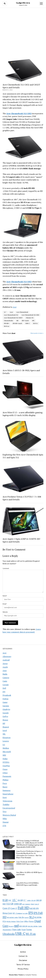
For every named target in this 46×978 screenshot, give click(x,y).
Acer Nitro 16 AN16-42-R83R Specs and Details (29, 873)
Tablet (40, 926)
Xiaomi (5, 822)
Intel (5, 730)
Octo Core (19, 921)
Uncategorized (9, 808)
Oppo (5, 769)
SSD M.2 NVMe (33, 926)
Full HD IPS (34, 908)
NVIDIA (6, 762)
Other (5, 772)
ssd (16, 925)
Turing (29, 929)
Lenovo (6, 741)
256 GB (33, 900)
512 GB (9, 903)
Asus (5, 670)
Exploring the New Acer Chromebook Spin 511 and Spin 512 (23, 456)
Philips (5, 779)
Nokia (5, 758)
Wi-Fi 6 (35, 323)
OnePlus (6, 765)
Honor (5, 720)
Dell (4, 688)
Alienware (7, 656)
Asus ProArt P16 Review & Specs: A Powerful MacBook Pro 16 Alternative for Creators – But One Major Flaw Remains (29, 854)
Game (5, 702)
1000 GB (18, 903)
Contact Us (23, 956)
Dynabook (7, 695)
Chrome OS (29, 318)
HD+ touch (25, 320)
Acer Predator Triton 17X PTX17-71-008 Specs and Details (22, 498)
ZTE (4, 825)
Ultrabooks (9, 933)
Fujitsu (5, 698)
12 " (5, 312)
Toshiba (6, 804)
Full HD (23, 908)
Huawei (6, 727)
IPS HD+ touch (17, 323)
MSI (4, 755)
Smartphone (8, 794)
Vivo (4, 811)
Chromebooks (8, 320)
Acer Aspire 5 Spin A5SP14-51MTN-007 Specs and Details (21, 540)
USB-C (27, 323)
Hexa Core (7, 913)
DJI (4, 691)
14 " (10, 900)
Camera (6, 677)
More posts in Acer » (37, 333)
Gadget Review (23, 3)
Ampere (27, 904)
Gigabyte (6, 709)
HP (4, 723)
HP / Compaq (17, 913)
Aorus (5, 663)
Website (5, 612)
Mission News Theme (16, 975)
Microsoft (7, 751)
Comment (6, 568)
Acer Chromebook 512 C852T (13, 318)
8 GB (5, 900)
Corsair (6, 684)
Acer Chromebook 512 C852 (30, 315)
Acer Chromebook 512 (11, 315)
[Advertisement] (23, 33)
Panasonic (7, 776)
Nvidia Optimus (11, 921)
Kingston (6, 737)
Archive (23, 952)
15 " (14, 900)
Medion (6, 748)
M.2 (31, 917)
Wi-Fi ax (6, 326)
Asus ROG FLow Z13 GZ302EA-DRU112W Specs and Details (27, 884)
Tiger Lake (16, 929)
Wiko (5, 818)
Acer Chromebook (22, 312)
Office (26, 921)
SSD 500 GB (23, 926)
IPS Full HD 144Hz (12, 917)
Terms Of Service (23, 964)
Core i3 (36, 904)
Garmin (6, 705)
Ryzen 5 (11, 926)
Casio (5, 681)
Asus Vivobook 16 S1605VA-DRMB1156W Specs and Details (28, 863)
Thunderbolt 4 (7, 930)
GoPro (5, 716)
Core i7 (13, 908)
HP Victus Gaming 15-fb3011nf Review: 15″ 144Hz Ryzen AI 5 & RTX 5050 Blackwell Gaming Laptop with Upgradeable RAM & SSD (29, 844)
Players (31, 921)
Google (6, 713)
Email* (5, 604)
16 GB (20, 900)
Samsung (6, 790)
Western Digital (9, 815)
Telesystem (7, 801)
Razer (5, 787)
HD (17, 320)
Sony (5, 797)
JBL (4, 734)
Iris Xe (21, 917)
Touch (23, 930)
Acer (4, 653)
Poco (5, 783)
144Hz (29, 900)
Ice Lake (25, 913)
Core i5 (6, 908)
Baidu (5, 674)
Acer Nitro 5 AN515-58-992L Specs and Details (21, 372)
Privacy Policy (23, 969)
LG (4, 744)
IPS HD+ (6, 323)
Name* (5, 596)
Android (6, 660)
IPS (33, 320)
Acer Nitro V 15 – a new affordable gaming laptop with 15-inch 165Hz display (22, 414)
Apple (5, 667)
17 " (24, 900)
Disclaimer (23, 960)
